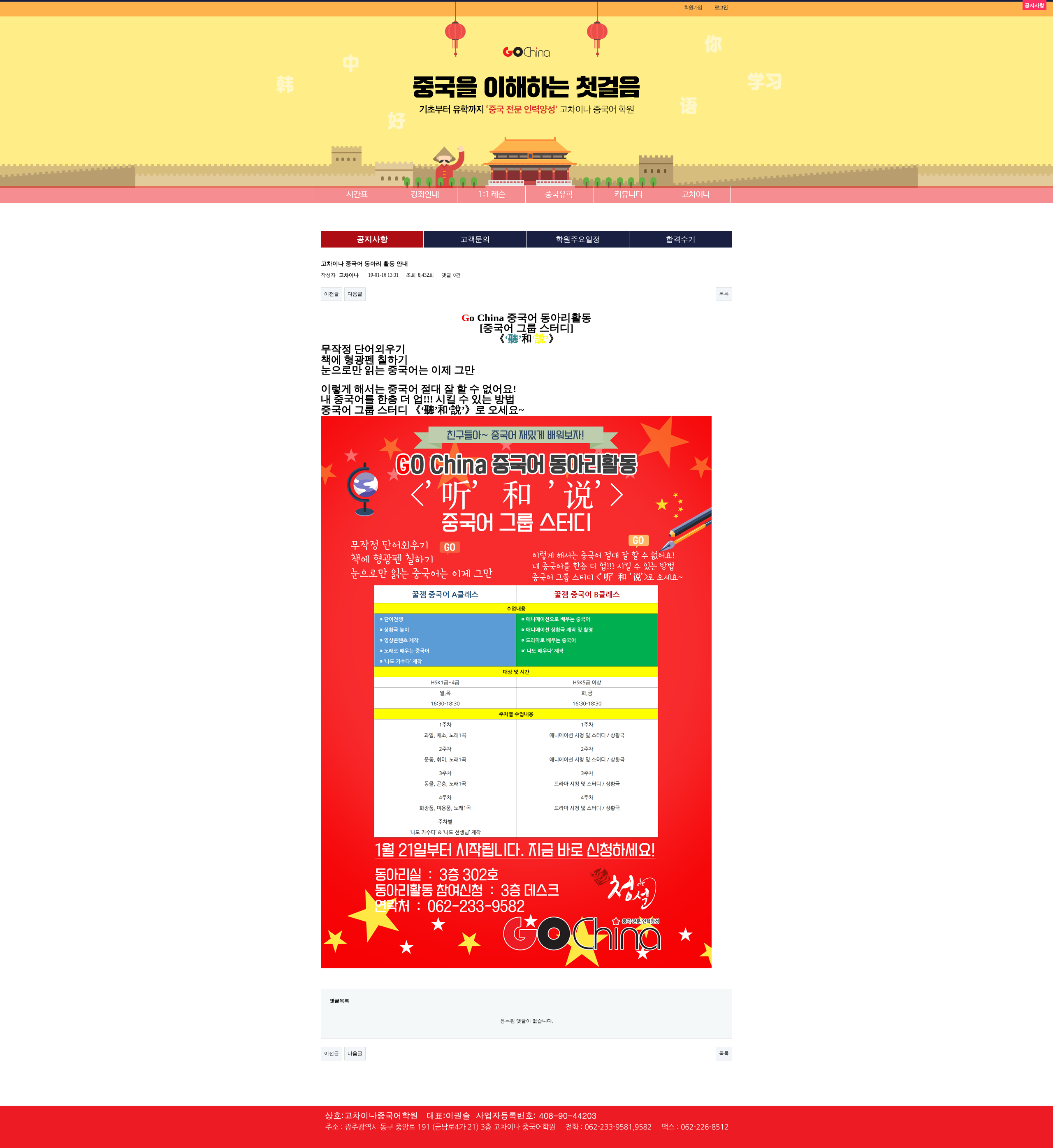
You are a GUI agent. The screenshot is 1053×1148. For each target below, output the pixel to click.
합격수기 (681, 239)
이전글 (331, 294)
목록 (724, 294)
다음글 (355, 294)
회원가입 (693, 7)
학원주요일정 (578, 239)
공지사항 (372, 239)
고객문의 (475, 239)
